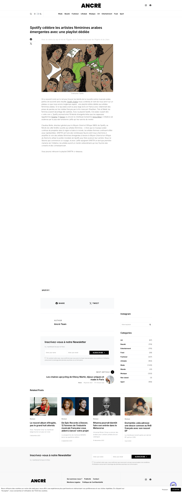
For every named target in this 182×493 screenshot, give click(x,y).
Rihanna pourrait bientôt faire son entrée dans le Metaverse (105, 425)
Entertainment (125, 348)
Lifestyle (123, 361)
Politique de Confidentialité (92, 482)
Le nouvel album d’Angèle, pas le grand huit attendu (43, 424)
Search (150, 324)
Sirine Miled (97, 117)
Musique (123, 373)
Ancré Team (60, 324)
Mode (80, 382)
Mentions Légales (73, 482)
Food (122, 353)
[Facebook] (150, 5)
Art (121, 340)
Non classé (124, 378)
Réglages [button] (165, 489)
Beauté (123, 344)
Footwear (123, 357)
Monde (123, 369)
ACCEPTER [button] (175, 489)
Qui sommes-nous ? (74, 479)
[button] (31, 14)
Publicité (87, 479)
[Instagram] (146, 5)
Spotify (46, 290)
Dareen (62, 117)
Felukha (54, 117)
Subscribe (98, 353)
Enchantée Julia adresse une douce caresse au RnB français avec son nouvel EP (138, 427)
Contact (96, 479)
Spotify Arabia (72, 102)
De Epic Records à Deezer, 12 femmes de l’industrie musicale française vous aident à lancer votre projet (75, 427)
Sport (122, 382)
